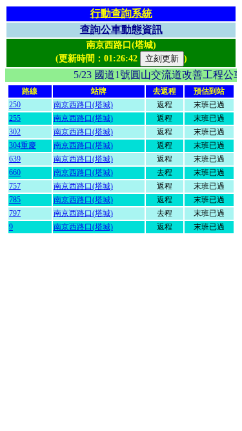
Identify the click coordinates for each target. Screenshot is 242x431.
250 (15, 104)
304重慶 (22, 145)
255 (15, 118)
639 (15, 158)
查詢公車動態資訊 (121, 29)
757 (15, 186)
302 (15, 131)
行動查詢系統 (121, 13)
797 (15, 213)
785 (15, 199)
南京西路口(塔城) (83, 104)
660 (15, 172)
